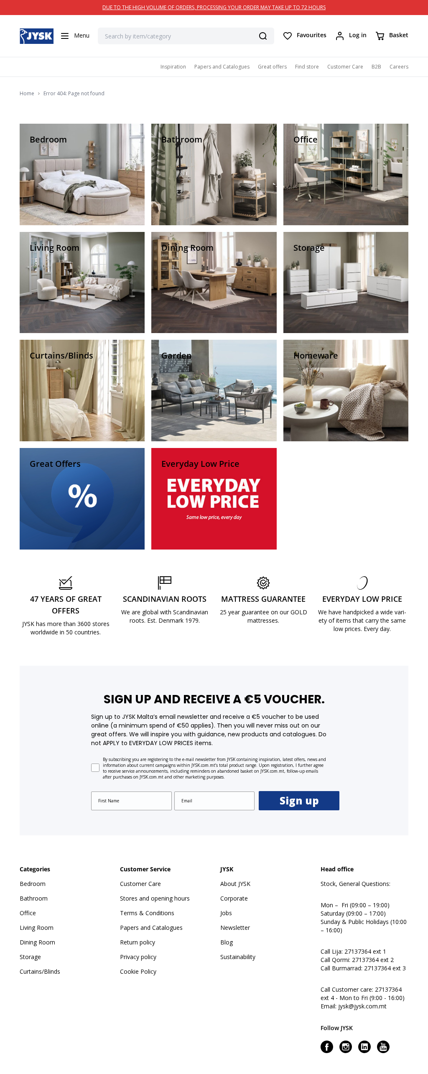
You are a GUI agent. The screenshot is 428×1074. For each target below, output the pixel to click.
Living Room (37, 927)
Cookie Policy (138, 971)
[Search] (263, 36)
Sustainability (237, 957)
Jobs (226, 913)
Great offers (272, 66)
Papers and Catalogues (222, 66)
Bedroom (33, 884)
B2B (376, 66)
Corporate (234, 898)
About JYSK (235, 884)
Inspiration (173, 66)
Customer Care (345, 66)
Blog (226, 942)
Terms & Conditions (147, 913)
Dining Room (37, 942)
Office (28, 913)
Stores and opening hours (155, 898)
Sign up (299, 800)
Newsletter (235, 927)
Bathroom (34, 898)
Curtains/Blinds (40, 971)
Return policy (137, 942)
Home (27, 93)
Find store (307, 66)
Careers (399, 66)
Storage (30, 957)
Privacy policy (138, 957)
